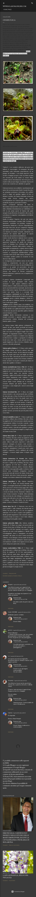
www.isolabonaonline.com (14, 6)
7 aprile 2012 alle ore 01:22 (20, 680)
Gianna (10, 713)
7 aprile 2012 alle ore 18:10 (19, 713)
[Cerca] (32, 2)
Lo (9, 656)
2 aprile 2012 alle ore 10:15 (19, 630)
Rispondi (10, 608)
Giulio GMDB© (12, 612)
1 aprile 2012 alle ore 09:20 (19, 584)
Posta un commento (14, 845)
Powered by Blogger (19, 891)
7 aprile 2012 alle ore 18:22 (20, 723)
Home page (7, 9)
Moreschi (15, 575)
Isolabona (10, 575)
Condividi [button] (5, 573)
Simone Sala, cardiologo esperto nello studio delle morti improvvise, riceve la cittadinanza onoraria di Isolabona (16, 837)
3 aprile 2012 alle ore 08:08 (21, 641)
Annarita (10, 680)
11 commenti (12, 880)
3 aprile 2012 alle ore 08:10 (20, 666)
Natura (20, 575)
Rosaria (10, 584)
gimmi (10, 630)
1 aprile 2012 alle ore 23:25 (24, 612)
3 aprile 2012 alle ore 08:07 (20, 619)
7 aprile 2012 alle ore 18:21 (20, 700)
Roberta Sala (17, 598)
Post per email (12, 573)
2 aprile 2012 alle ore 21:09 (16, 656)
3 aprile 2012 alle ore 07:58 (20, 599)
